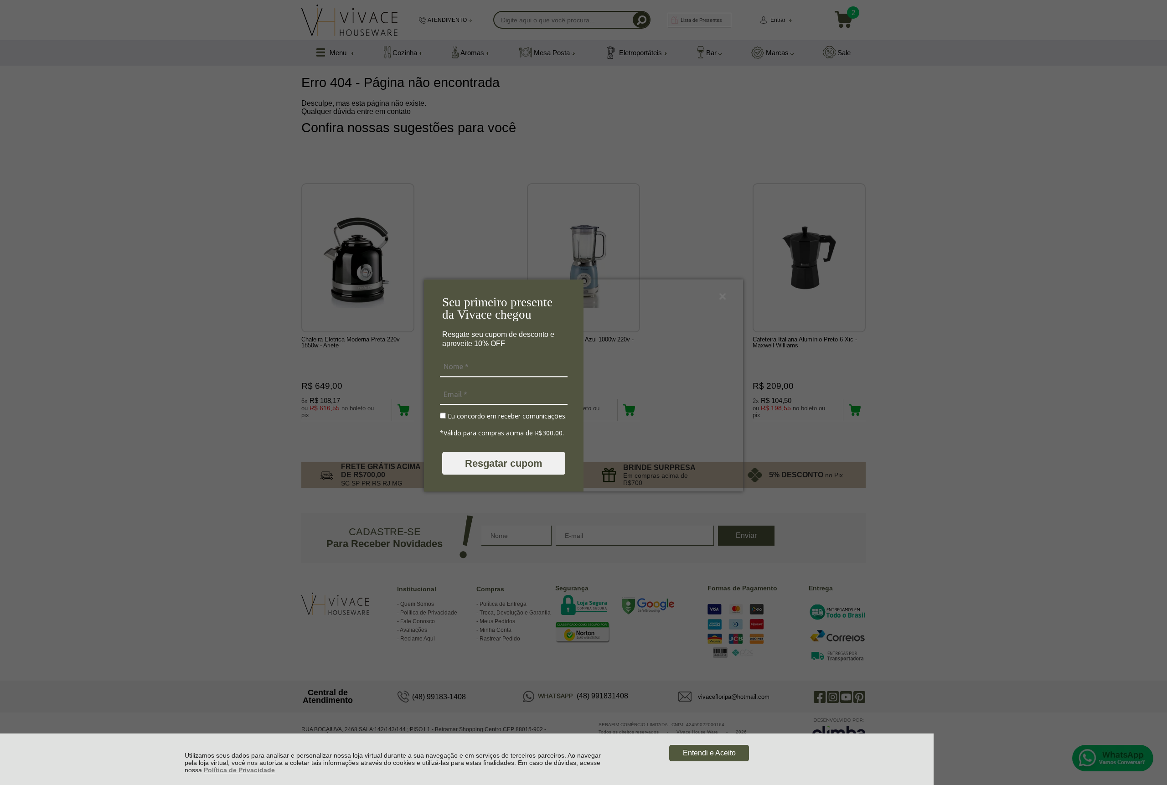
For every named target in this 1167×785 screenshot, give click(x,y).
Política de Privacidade (239, 770)
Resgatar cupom (503, 463)
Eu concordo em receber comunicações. (506, 416)
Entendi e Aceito (709, 753)
